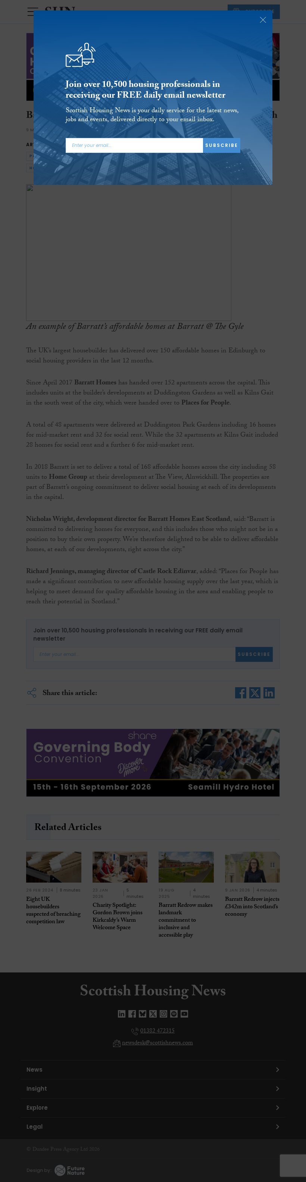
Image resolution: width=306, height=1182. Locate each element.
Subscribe (221, 145)
